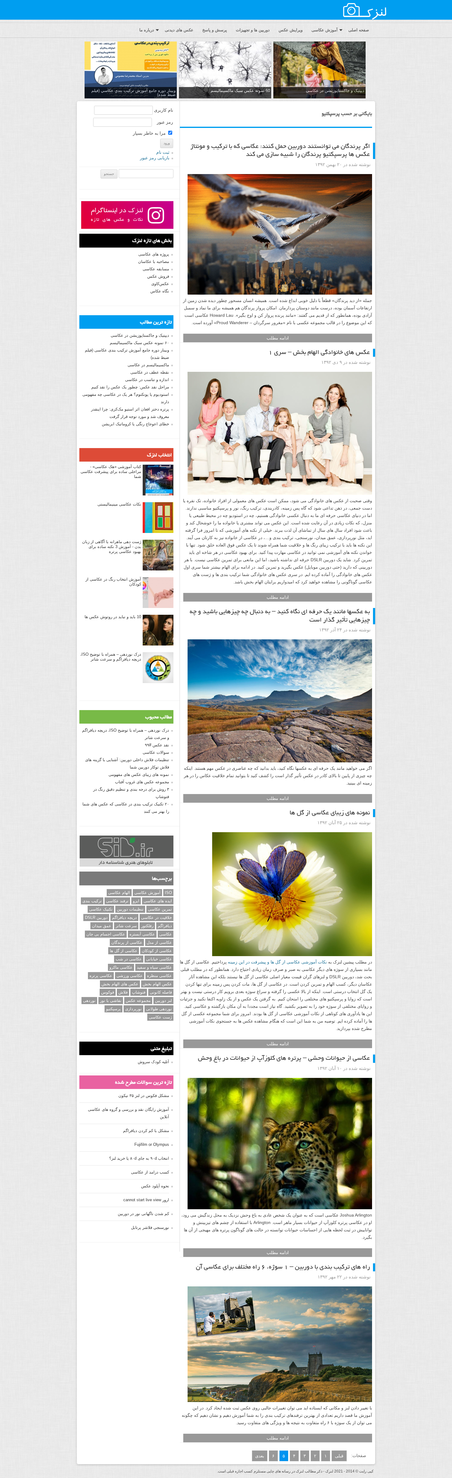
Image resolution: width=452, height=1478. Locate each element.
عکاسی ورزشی (130, 975)
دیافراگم (165, 926)
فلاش (123, 992)
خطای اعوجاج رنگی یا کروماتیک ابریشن (135, 424)
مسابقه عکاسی (156, 269)
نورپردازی (133, 1009)
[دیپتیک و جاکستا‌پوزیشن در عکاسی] (319, 70)
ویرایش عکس (291, 30)
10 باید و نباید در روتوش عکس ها (113, 616)
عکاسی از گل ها (123, 950)
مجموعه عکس (138, 1000)
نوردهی (89, 1000)
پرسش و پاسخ (214, 30)
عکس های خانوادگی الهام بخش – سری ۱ (319, 352)
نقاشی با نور (110, 1000)
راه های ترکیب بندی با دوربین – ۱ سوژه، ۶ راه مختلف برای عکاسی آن (283, 1267)
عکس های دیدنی (179, 30)
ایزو (136, 901)
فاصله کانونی (161, 992)
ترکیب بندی (92, 901)
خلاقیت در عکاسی (156, 917)
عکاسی (165, 934)
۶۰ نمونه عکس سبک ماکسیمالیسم (139, 342)
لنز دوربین (163, 1000)
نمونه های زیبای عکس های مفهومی (139, 774)
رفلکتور (147, 926)
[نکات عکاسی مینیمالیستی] (158, 518)
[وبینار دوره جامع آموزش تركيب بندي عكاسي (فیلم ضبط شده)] (131, 70)
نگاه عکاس (159, 291)
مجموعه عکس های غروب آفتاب (142, 782)
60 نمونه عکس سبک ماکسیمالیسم (240, 90)
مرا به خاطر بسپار (150, 133)
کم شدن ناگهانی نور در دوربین (143, 1213)
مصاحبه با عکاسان (153, 261)
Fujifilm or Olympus (151, 1144)
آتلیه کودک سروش (153, 1061)
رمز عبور (165, 122)
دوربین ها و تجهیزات (253, 30)
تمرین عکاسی (160, 909)
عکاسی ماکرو (121, 967)
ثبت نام (162, 152)
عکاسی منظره (159, 975)
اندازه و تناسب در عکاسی (147, 379)
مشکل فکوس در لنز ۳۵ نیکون (143, 1095)
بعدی (259, 1455)
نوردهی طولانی (159, 1009)
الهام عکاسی (119, 892)
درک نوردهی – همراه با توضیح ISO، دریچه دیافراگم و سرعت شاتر (110, 657)
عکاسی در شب (129, 959)
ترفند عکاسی (117, 901)
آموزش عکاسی (324, 30)
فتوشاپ (138, 992)
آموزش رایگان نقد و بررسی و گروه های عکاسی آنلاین (128, 1113)
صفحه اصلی (358, 30)
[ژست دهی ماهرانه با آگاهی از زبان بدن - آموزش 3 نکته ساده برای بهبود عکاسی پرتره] (158, 555)
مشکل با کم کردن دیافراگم (146, 1130)
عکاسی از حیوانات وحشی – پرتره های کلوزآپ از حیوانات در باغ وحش (284, 1058)
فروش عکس (158, 276)
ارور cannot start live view (146, 1200)
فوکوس (107, 992)
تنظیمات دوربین (130, 909)
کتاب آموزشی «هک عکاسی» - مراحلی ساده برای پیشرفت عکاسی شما (111, 471)
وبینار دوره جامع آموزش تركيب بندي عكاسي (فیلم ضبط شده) (133, 92)
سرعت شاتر (126, 926)
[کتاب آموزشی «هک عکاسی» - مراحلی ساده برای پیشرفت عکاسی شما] (158, 480)
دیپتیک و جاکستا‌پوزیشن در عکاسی (335, 90)
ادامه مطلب (278, 338)
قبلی (339, 1455)
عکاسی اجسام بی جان (105, 934)
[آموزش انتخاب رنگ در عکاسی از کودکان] (158, 593)
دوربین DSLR (96, 917)
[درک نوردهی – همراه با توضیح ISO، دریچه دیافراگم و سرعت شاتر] (158, 668)
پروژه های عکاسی (153, 254)
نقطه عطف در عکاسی (149, 372)
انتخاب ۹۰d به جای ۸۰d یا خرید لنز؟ (139, 1158)
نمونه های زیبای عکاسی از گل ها (330, 813)
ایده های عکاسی (158, 901)
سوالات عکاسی (156, 752)
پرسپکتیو (113, 1009)
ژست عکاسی (160, 1017)
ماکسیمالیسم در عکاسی (148, 365)
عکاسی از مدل (159, 942)
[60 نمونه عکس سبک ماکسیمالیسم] (225, 70)
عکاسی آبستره (142, 934)
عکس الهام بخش (157, 984)
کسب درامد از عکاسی (150, 1172)
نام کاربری (163, 110)
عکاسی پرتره (100, 975)
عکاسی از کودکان (157, 950)
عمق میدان (101, 926)
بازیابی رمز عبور (154, 157)
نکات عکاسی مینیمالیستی (119, 504)
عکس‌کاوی (160, 283)
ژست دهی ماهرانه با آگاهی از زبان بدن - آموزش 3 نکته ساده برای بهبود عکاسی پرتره (111, 546)
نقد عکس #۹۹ (157, 745)
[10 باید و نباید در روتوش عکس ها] (158, 630)
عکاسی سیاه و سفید (154, 967)
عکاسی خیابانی (159, 959)
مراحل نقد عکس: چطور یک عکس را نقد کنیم (130, 387)
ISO (168, 892)
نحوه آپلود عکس (155, 1186)
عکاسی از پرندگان (126, 942)
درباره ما (146, 30)
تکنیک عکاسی (101, 909)
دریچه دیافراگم (124, 917)
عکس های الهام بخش (119, 984)
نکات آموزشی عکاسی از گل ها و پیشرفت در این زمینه (278, 962)
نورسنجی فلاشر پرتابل (150, 1227)
